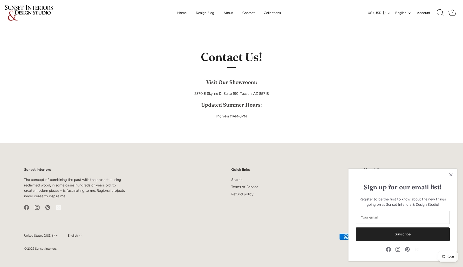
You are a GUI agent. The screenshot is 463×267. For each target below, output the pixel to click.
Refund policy (242, 194)
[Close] (451, 174)
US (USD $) (377, 13)
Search (236, 180)
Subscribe (403, 234)
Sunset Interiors (45, 248)
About (228, 13)
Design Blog (205, 13)
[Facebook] (388, 249)
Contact (248, 13)
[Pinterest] (407, 249)
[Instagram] (397, 249)
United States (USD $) (39, 235)
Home (182, 13)
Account (423, 13)
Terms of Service (244, 187)
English (400, 13)
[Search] (440, 12)
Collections (272, 13)
